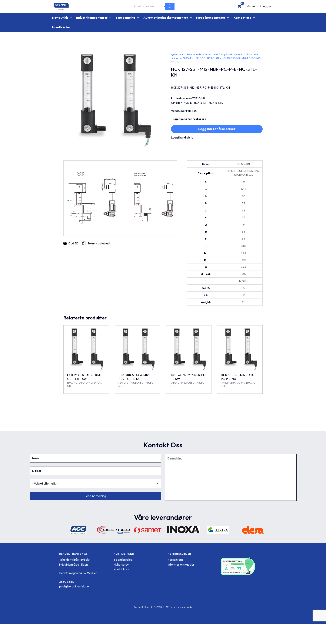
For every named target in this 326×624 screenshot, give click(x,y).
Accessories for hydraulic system (223, 54)
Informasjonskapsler (181, 564)
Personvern (175, 559)
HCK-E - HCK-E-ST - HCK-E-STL (202, 58)
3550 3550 (66, 581)
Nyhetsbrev (121, 564)
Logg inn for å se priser (216, 129)
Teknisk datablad (99, 243)
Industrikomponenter (190, 54)
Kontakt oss (121, 569)
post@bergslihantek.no (74, 586)
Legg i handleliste (182, 137)
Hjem (174, 54)
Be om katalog (123, 559)
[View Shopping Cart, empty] (239, 6)
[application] (70, 17)
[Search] (170, 6)
